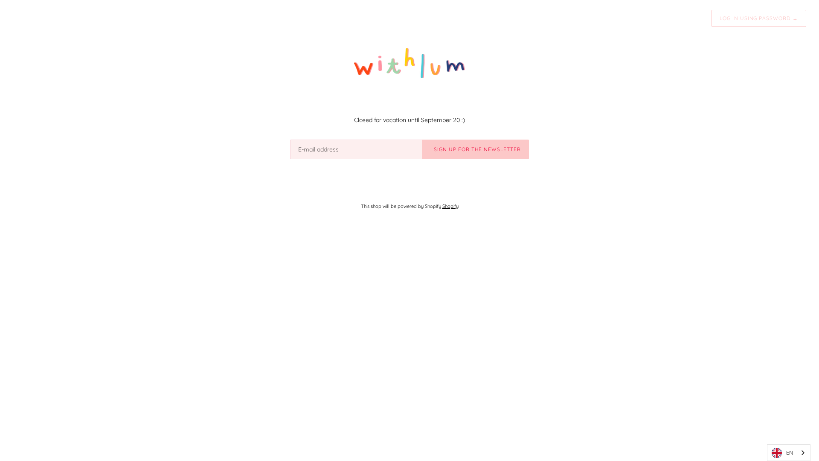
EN (789, 452)
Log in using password (759, 18)
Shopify (450, 206)
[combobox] (788, 452)
